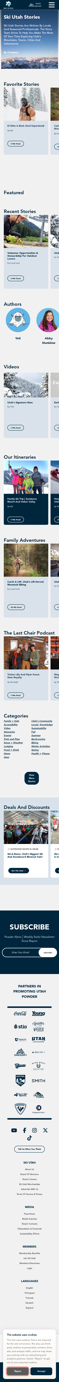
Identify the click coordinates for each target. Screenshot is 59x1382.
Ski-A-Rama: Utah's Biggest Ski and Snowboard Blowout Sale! (25, 855)
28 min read (16, 607)
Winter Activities (40, 746)
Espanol (29, 1307)
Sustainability (38, 728)
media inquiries (29, 1218)
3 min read (16, 427)
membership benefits (29, 1253)
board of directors (29, 1174)
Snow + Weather (13, 742)
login (29, 1268)
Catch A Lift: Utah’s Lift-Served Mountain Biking (25, 583)
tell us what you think (29, 1149)
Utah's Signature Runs (20, 402)
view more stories (31, 778)
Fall (33, 731)
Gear (6, 757)
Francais (29, 1297)
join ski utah (29, 1258)
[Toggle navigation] (49, 5)
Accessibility (11, 724)
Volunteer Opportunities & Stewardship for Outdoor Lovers (22, 255)
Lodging (8, 746)
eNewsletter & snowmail (29, 1228)
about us (29, 1169)
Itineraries (9, 731)
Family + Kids (11, 721)
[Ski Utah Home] (8, 5)
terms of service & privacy (29, 1194)
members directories (30, 1263)
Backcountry (38, 739)
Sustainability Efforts (29, 1233)
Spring (35, 750)
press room (29, 1213)
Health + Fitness (40, 753)
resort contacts (29, 1223)
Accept (41, 1371)
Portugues (29, 1293)
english (29, 1288)
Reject (17, 1371)
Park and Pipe (12, 739)
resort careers (29, 1179)
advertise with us (29, 1189)
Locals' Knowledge (42, 724)
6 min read (16, 278)
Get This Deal (17, 870)
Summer (36, 735)
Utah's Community (41, 721)
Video (7, 728)
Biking (34, 742)
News (7, 753)
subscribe (48, 952)
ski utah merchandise (29, 1184)
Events (7, 735)
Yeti (18, 338)
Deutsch (29, 1302)
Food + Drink (11, 750)
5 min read (16, 143)
